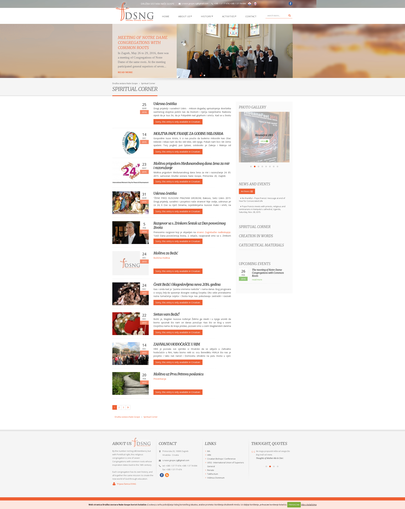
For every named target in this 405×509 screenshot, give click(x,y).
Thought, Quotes (269, 443)
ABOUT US (184, 16)
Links (210, 443)
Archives (245, 191)
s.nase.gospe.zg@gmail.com (195, 3)
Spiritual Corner (148, 83)
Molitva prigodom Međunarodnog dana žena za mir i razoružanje (191, 165)
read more (257, 279)
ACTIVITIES (228, 16)
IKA (208, 451)
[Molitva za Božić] (130, 263)
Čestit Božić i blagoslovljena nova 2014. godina (187, 284)
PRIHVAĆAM (294, 504)
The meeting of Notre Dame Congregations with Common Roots (268, 272)
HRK (209, 455)
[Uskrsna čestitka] (130, 202)
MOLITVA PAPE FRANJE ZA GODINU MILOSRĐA (188, 133)
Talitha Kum (212, 474)
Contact (250, 16)
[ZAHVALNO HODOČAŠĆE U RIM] (130, 353)
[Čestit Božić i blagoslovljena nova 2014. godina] (130, 293)
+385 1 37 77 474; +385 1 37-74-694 (230, 3)
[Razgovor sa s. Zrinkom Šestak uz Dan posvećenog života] (130, 232)
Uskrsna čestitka (165, 104)
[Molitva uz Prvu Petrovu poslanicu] (130, 383)
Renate (210, 470)
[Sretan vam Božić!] (130, 323)
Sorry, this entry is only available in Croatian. (178, 121)
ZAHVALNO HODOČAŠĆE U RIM (176, 344)
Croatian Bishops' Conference (221, 458)
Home (165, 16)
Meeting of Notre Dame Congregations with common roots (143, 42)
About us (121, 443)
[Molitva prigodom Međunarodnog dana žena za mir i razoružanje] (130, 172)
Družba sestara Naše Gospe (125, 83)
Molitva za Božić (165, 253)
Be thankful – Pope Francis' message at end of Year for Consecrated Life (262, 199)
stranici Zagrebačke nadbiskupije (214, 232)
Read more (125, 72)
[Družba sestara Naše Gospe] (290, 4)
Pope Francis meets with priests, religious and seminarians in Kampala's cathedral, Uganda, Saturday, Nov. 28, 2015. (262, 209)
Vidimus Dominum (215, 477)
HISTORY (206, 16)
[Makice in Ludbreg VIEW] (264, 161)
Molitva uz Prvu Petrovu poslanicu (178, 374)
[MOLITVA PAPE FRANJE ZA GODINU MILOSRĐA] (130, 143)
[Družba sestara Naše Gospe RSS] (166, 475)
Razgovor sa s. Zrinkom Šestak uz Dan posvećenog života (189, 225)
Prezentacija (159, 378)
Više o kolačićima (309, 504)
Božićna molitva (161, 257)
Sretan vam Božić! (166, 314)
